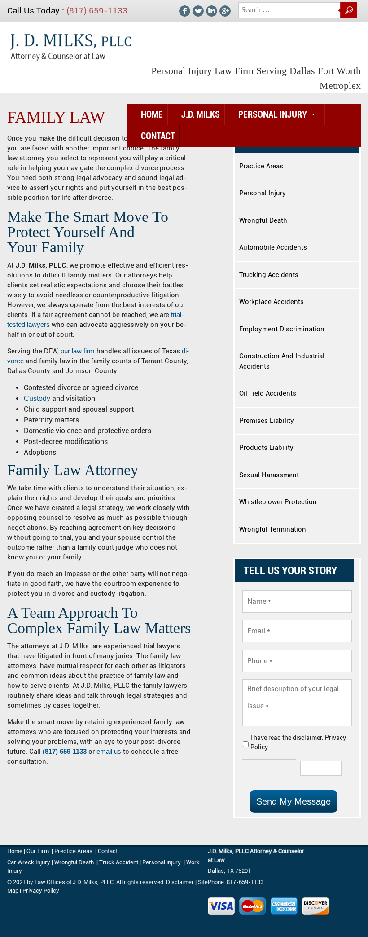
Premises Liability (266, 421)
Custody (37, 398)
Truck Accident (118, 862)
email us (108, 751)
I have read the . (298, 742)
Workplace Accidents (271, 302)
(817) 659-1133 (96, 10)
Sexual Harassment (269, 475)
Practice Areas (261, 166)
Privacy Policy (40, 890)
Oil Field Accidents (267, 393)
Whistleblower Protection (278, 502)
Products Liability (266, 448)
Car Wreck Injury (28, 862)
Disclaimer (180, 882)
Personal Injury (272, 114)
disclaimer (307, 737)
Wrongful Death (263, 220)
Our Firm (37, 851)
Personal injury (162, 862)
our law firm (78, 351)
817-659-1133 (245, 882)
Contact (158, 136)
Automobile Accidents (273, 247)
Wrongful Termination (272, 529)
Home (152, 114)
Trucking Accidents (268, 275)
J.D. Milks (200, 114)
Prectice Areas (73, 851)
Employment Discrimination (281, 329)
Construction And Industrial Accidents (281, 361)
